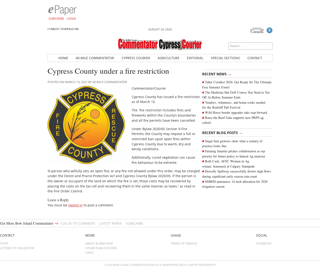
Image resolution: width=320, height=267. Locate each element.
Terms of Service (184, 243)
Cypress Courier (136, 58)
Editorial (195, 58)
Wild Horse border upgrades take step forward (236, 112)
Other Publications (101, 248)
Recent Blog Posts (222, 132)
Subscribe (56, 18)
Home (63, 58)
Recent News (217, 74)
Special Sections (225, 58)
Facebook (264, 243)
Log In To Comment (78, 223)
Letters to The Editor (17, 248)
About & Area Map (99, 243)
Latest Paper (111, 223)
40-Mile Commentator (95, 58)
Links (89, 252)
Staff (4, 243)
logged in (75, 205)
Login (71, 18)
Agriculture (168, 58)
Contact (254, 58)
